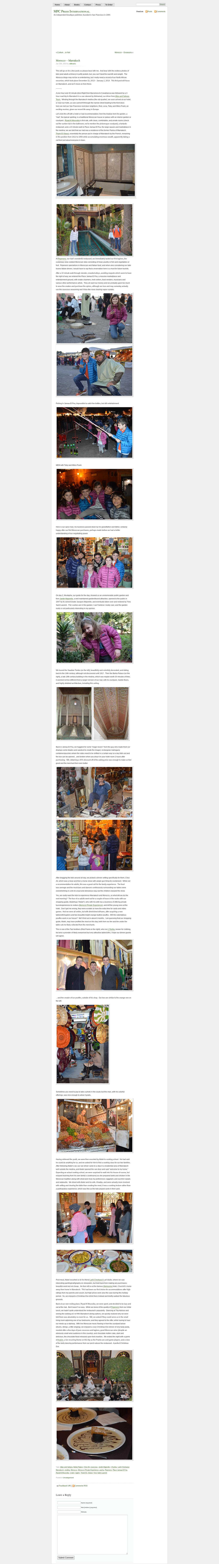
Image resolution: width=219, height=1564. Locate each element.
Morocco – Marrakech (68, 60)
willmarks (72, 64)
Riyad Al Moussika (72, 120)
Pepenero (62, 259)
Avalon (60, 1340)
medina (67, 1470)
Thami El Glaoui (62, 134)
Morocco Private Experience (90, 905)
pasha (102, 1470)
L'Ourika (114, 1467)
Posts (150, 11)
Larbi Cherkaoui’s (97, 1280)
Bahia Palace (78, 1467)
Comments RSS (80, 1486)
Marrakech (60, 1470)
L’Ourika (111, 929)
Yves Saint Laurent (100, 1473)
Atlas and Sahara (66, 1467)
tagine (77, 1473)
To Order (109, 5)
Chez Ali (87, 1467)
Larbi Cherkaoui (123, 1467)
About (67, 5)
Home (57, 5)
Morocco (74, 1470)
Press (98, 5)
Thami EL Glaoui (87, 1473)
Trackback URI (65, 1486)
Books (77, 5)
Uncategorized (68, 1477)
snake (72, 1473)
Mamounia (107, 1286)
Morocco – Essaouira (123, 52)
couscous (94, 1467)
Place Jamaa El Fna (120, 1470)
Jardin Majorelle (66, 599)
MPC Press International (72, 11)
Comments (161, 11)
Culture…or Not (63, 52)
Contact (87, 5)
